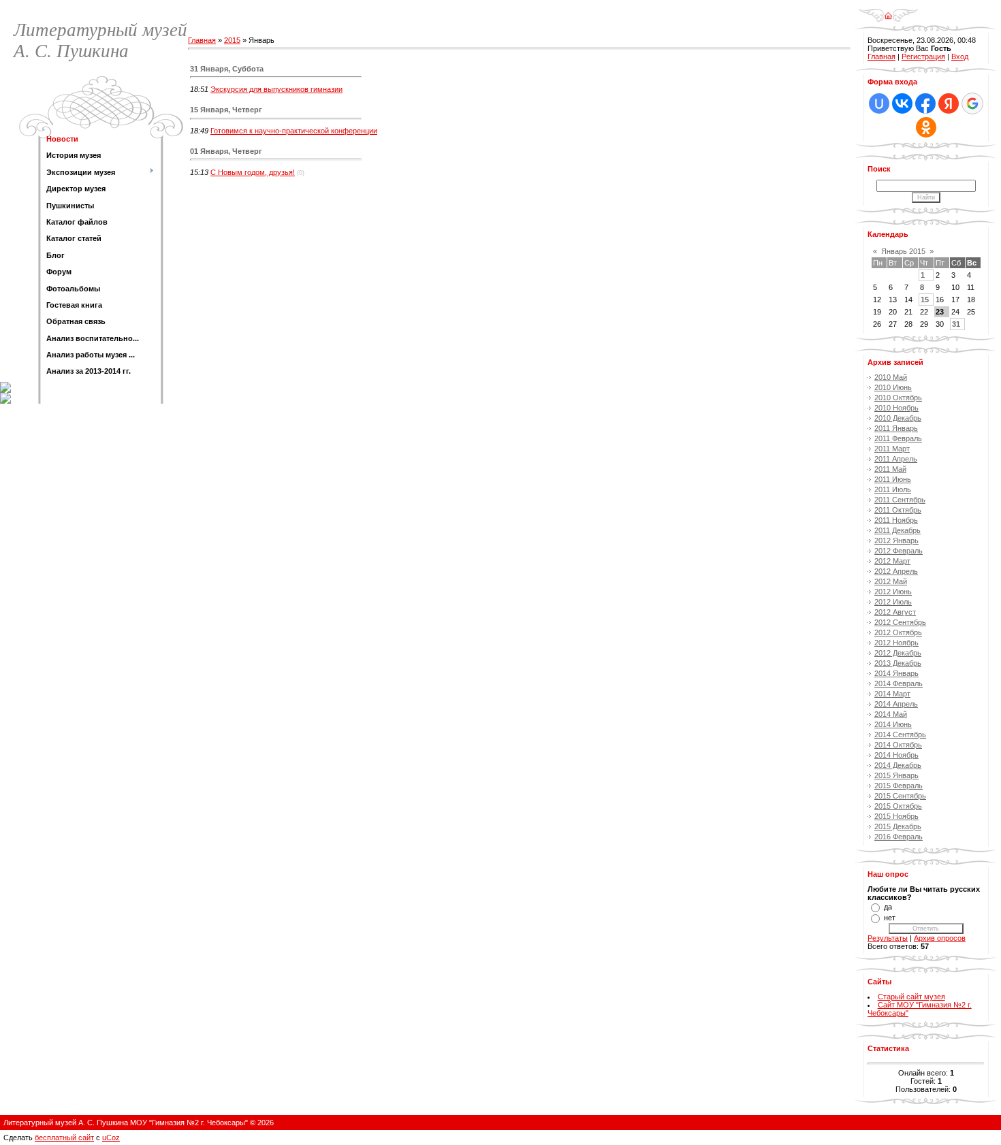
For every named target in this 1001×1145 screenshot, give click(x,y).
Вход (959, 56)
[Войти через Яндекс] (948, 103)
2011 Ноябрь (896, 520)
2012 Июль (893, 602)
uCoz (111, 1137)
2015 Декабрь (897, 826)
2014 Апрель (896, 704)
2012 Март (892, 561)
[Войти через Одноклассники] (926, 127)
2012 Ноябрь (896, 643)
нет (889, 918)
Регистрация (923, 56)
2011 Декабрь (897, 530)
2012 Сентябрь (900, 622)
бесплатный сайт (64, 1137)
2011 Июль (892, 489)
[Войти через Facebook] (925, 103)
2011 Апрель (895, 459)
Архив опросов (940, 938)
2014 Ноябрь (896, 755)
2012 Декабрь (897, 653)
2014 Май (890, 714)
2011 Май (890, 469)
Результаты (888, 938)
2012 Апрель (896, 571)
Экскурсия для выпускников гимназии (276, 89)
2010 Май (890, 377)
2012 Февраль (898, 551)
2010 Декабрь (897, 418)
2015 (232, 40)
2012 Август (895, 612)
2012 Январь (896, 540)
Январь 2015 (903, 251)
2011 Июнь (892, 479)
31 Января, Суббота (227, 69)
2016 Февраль (898, 837)
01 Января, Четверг (226, 151)
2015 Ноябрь (896, 816)
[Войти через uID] (879, 103)
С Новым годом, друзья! (252, 172)
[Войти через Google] (972, 103)
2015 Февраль (898, 785)
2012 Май (890, 581)
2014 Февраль (898, 683)
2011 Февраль (898, 438)
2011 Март (892, 449)
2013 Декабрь (897, 663)
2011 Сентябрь (899, 500)
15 (925, 299)
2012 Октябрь (898, 632)
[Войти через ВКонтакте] (902, 103)
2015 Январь (896, 775)
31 (956, 324)
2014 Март (892, 694)
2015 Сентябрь (900, 796)
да (888, 907)
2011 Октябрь (897, 510)
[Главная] (888, 11)
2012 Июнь (893, 591)
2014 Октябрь (898, 745)
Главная (202, 40)
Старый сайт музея (911, 997)
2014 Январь (896, 673)
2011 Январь (896, 428)
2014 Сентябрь (900, 734)
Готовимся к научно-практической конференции (293, 131)
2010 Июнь (893, 387)
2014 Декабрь (897, 765)
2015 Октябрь (898, 806)
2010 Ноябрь (896, 408)
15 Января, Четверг (226, 110)
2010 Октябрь (898, 397)
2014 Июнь (893, 724)
